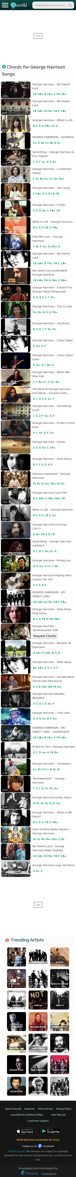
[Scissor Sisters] (59, 1064)
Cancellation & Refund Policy (27, 1114)
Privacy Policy (63, 1108)
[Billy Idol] (16, 1021)
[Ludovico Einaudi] (59, 978)
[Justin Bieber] (38, 1086)
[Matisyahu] (59, 1042)
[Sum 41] (38, 978)
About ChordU (13, 1108)
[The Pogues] (38, 956)
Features (29, 1108)
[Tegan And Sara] (16, 1042)
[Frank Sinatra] (38, 1042)
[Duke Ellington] (38, 1064)
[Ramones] (59, 1086)
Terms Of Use (45, 1108)
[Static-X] (59, 999)
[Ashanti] (59, 956)
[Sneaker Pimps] (59, 1021)
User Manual (58, 1114)
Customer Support (38, 1120)
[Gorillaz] (16, 978)
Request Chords (44, 636)
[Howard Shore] (16, 1064)
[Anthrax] (38, 999)
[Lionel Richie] (16, 1086)
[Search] (70, 5)
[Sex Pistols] (16, 956)
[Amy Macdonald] (38, 1021)
